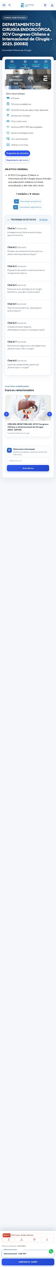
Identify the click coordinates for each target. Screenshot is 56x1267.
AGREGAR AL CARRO (28, 1262)
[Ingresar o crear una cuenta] (52, 5)
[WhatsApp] (51, 1251)
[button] (17, 153)
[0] (45, 5)
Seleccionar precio (10, 1249)
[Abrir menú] (4, 5)
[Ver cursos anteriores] (6, 414)
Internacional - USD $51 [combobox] (15, 1254)
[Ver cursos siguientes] (49, 414)
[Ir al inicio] (27, 5)
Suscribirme (28, 468)
